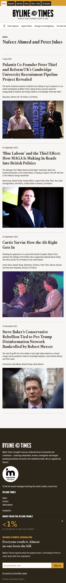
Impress (5, 462)
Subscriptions (7, 504)
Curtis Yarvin (7, 264)
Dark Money (16, 364)
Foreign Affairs (28, 180)
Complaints (6, 510)
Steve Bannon (38, 364)
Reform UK (15, 96)
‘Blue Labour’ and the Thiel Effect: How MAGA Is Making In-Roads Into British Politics (31, 159)
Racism (52, 264)
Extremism (28, 264)
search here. (53, 486)
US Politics (33, 96)
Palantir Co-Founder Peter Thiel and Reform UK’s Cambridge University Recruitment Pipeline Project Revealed (30, 72)
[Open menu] (4, 26)
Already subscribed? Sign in (13, 579)
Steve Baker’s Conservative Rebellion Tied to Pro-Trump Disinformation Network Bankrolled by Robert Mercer (27, 339)
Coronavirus (6, 364)
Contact (5, 501)
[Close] (62, 521)
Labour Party (40, 180)
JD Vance (36, 264)
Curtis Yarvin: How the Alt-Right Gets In (29, 245)
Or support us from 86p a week (14, 573)
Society (24, 267)
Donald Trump (17, 180)
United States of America (33, 183)
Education (6, 96)
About (4, 497)
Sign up (57, 565)
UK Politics (24, 96)
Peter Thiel (49, 180)
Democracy (6, 180)
